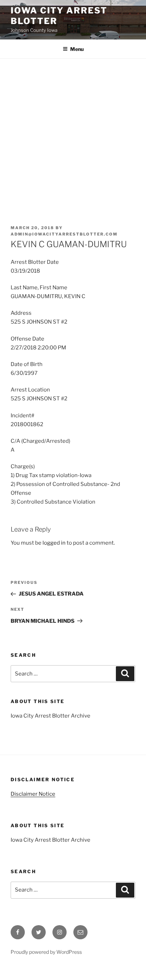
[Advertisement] (73, 135)
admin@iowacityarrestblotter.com (64, 234)
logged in (54, 543)
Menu (77, 49)
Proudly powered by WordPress (46, 952)
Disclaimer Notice (33, 794)
